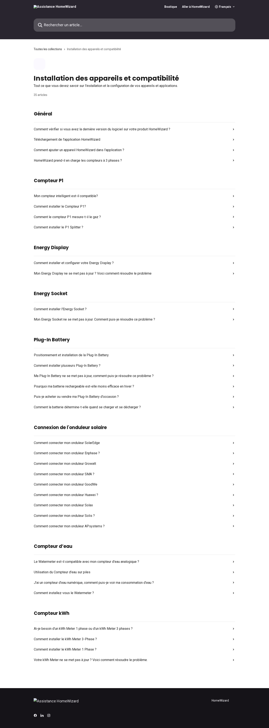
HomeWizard (220, 700)
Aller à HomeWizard (196, 6)
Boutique (170, 6)
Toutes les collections (48, 49)
